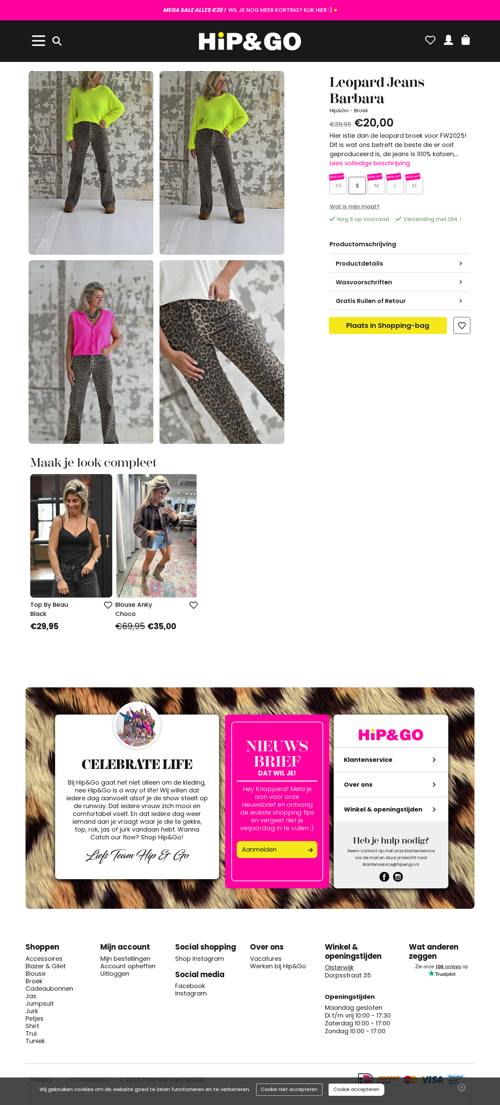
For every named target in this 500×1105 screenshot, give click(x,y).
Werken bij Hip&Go (278, 966)
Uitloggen (114, 973)
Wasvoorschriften (364, 282)
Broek (34, 981)
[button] (466, 40)
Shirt (32, 1026)
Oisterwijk (339, 967)
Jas (31, 996)
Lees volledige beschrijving (370, 163)
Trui (31, 1033)
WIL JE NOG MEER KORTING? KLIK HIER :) (247, 10)
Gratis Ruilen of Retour (371, 301)
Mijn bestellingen (125, 958)
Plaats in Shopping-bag (388, 327)
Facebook (190, 986)
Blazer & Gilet (46, 966)
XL (414, 185)
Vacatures (266, 958)
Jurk (32, 1011)
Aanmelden (259, 849)
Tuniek (35, 1041)
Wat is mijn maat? (355, 207)
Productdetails (359, 263)
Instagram (191, 993)
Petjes (35, 1018)
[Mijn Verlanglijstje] (430, 40)
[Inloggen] (448, 40)
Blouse (36, 973)
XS (338, 185)
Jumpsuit (40, 1003)
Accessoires (44, 958)
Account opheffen (127, 966)
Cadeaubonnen (49, 988)
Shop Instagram (199, 958)
